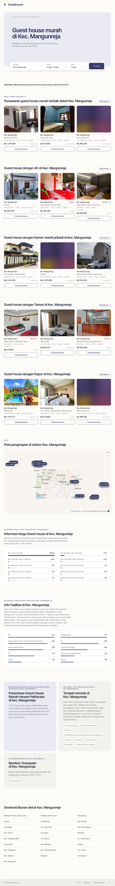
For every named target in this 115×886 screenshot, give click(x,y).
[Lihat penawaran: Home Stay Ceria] (57, 119)
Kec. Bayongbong (84, 827)
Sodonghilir (8, 827)
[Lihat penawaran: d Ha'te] (21, 186)
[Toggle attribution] (108, 511)
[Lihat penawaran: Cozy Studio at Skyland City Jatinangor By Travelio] (57, 392)
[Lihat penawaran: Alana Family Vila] (94, 119)
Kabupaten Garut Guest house (15, 816)
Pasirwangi (82, 856)
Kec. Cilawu (8, 833)
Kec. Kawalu (82, 821)
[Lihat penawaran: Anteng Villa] (21, 392)
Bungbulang (82, 816)
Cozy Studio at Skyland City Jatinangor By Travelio (59, 411)
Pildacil (43, 274)
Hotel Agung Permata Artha (50, 205)
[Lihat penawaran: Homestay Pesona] (21, 119)
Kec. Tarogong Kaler (48, 850)
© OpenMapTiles (85, 511)
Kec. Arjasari (8, 856)
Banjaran (44, 856)
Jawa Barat (8, 844)
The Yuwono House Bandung (14, 274)
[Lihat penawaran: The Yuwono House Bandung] (21, 255)
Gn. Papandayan (84, 838)
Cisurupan (44, 833)
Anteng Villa (8, 411)
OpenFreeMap (75, 511)
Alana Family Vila (83, 138)
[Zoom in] (108, 452)
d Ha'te (6, 205)
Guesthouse (15, 4)
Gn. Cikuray (45, 838)
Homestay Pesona (10, 138)
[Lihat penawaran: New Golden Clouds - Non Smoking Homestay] (94, 186)
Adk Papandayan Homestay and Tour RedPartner (95, 341)
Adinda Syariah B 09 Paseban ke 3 (89, 274)
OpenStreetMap (102, 511)
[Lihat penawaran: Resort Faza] (57, 323)
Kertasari (81, 833)
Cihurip (6, 821)
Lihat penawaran (21, 149)
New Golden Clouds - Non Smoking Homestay (94, 205)
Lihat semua (105, 101)
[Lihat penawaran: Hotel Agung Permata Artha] (57, 186)
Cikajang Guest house (49, 816)
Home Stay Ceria (46, 138)
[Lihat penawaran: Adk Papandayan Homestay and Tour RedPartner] (94, 323)
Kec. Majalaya (46, 844)
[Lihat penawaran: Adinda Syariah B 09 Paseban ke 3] (94, 255)
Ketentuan (87, 882)
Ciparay (80, 844)
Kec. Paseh (82, 850)
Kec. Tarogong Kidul (11, 838)
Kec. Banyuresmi (10, 861)
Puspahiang (45, 821)
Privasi (79, 882)
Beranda (14, 17)
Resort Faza (44, 341)
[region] (57, 482)
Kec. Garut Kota (46, 827)
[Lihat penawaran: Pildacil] (57, 255)
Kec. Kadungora (10, 850)
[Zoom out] (108, 455)
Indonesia (23, 17)
